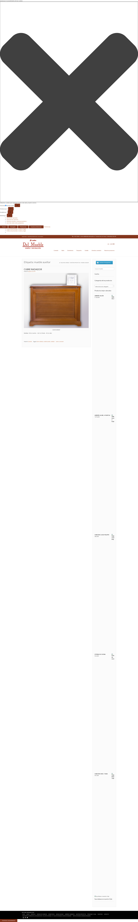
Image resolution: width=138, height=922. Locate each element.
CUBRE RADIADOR (33, 269)
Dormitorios (70, 250)
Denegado (12, 226)
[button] (69, 102)
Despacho (79, 250)
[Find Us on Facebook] (25, 917)
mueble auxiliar (47, 341)
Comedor (56, 250)
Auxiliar (86, 250)
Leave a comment (59, 341)
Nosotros (24, 236)
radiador (53, 341)
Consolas (30, 341)
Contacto (106, 914)
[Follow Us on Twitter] (27, 917)
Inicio (23, 914)
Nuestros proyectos (33, 236)
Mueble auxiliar (59, 914)
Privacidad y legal (91, 914)
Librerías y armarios (70, 914)
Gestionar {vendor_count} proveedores (17, 221)
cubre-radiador (39, 341)
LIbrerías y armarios (96, 250)
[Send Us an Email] (23, 917)
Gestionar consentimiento (8, 920)
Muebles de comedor (42, 914)
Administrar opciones (12, 218)
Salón (62, 250)
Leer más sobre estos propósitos (15, 223)
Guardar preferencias (36, 226)
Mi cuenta (40, 236)
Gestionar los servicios (12, 219)
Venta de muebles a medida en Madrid (82, 915)
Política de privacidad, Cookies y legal (16, 229)
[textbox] (104, 286)
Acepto (4, 226)
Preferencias (23, 226)
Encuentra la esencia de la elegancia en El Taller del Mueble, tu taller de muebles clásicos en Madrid (46, 915)
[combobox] (104, 286)
